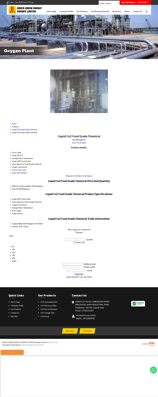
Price (14, 189)
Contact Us (137, 11)
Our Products (82, 11)
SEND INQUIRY (72, 277)
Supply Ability (17, 224)
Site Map (14, 316)
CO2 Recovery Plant (48, 306)
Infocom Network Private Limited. (32, 345)
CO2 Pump (44, 316)
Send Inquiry (87, 176)
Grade (14, 199)
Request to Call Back (74, 176)
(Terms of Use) (53, 342)
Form (14, 211)
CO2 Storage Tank (47, 313)
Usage (14, 205)
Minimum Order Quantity (21, 186)
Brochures (117, 11)
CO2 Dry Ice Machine (48, 309)
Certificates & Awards (100, 11)
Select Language (127, 2)
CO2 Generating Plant (48, 302)
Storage (15, 208)
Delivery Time (17, 227)
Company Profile (66, 11)
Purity (14, 214)
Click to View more (19, 170)
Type (14, 202)
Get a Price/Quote (79, 143)
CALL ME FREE (85, 277)
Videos (127, 11)
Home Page (51, 11)
